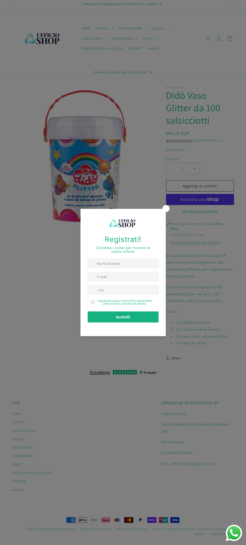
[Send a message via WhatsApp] (234, 533)
